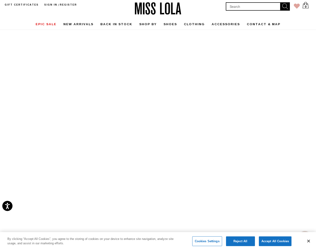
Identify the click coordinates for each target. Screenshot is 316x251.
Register (68, 4)
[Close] (309, 241)
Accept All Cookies (275, 241)
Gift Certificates (22, 4)
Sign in (50, 4)
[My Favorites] (297, 7)
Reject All (240, 241)
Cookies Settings (207, 241)
